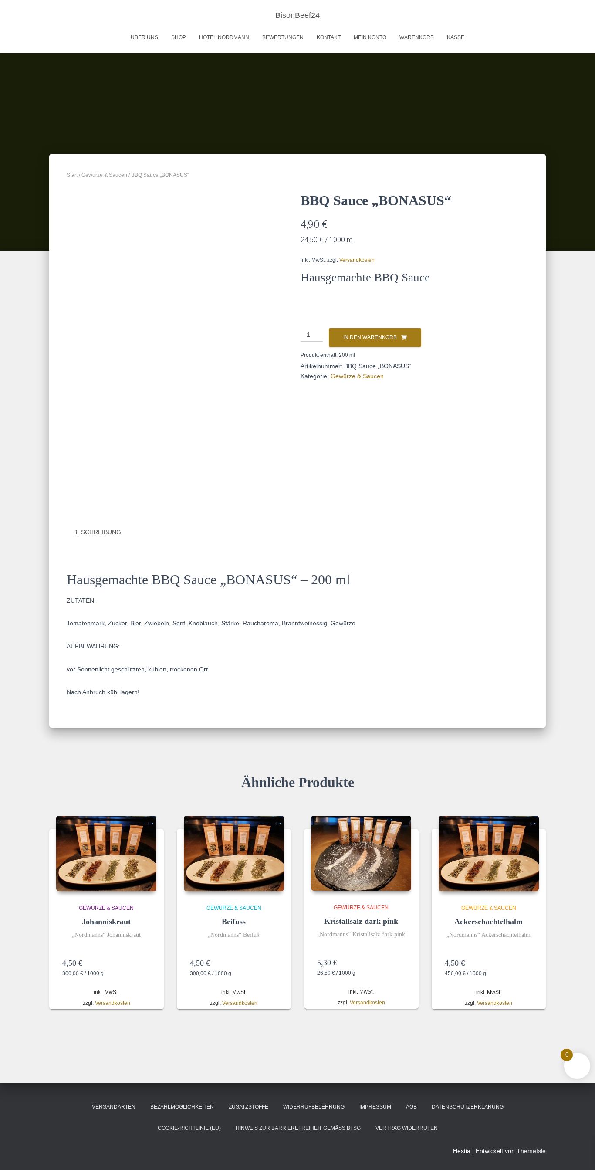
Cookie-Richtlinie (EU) (189, 1128)
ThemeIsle (531, 1150)
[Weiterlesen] (273, 963)
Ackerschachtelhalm (488, 921)
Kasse (455, 37)
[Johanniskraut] (106, 853)
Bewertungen (283, 37)
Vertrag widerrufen (406, 1128)
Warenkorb (416, 37)
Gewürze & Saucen (104, 175)
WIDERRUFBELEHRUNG (314, 1107)
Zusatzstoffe (248, 1107)
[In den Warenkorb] (146, 963)
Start (72, 175)
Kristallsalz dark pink (361, 921)
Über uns (144, 37)
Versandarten (113, 1107)
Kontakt (329, 37)
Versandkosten (357, 260)
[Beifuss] (234, 853)
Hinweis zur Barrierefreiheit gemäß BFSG (298, 1128)
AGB (411, 1107)
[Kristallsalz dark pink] (361, 853)
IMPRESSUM (375, 1107)
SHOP (178, 37)
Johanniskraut (106, 921)
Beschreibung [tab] (97, 532)
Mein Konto (370, 37)
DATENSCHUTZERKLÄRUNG (468, 1107)
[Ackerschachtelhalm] (489, 853)
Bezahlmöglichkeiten (182, 1107)
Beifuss (234, 921)
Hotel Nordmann (224, 37)
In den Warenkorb (370, 337)
